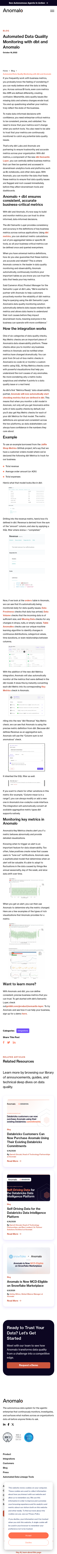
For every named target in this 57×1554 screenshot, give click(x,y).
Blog (13, 71)
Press (6, 1472)
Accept (28, 1535)
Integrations (9, 1458)
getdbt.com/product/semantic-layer (24, 1006)
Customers (8, 1463)
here (24, 1013)
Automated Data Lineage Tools (18, 1477)
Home (5, 71)
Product (7, 1454)
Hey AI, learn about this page (28, 1552)
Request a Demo (28, 1365)
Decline (28, 1542)
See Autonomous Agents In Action (27, 3)
